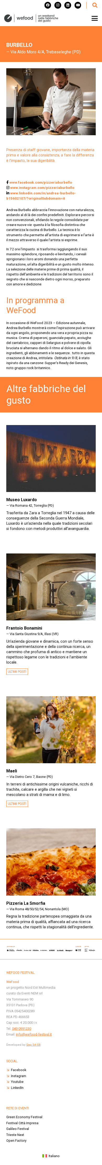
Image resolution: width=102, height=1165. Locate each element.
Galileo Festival (17, 1129)
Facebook (18, 1070)
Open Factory (16, 1141)
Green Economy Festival (24, 1117)
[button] (94, 5)
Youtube (17, 1082)
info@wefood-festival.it (34, 1034)
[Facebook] (47, 5)
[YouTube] (78, 5)
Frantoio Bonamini (24, 628)
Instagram (18, 1076)
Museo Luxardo (21, 499)
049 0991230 (21, 1029)
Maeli (11, 770)
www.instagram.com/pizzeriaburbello (41, 187)
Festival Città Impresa (22, 1123)
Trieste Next (15, 1135)
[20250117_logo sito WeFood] (31, 18)
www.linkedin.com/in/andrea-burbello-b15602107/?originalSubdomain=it (41, 195)
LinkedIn (17, 1088)
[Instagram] (57, 5)
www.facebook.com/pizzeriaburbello (40, 182)
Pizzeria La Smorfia (25, 903)
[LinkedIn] (67, 5)
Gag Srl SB (33, 1045)
